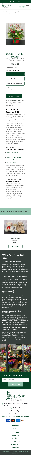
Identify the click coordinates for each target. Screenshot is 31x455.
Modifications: (11, 67)
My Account (12, 411)
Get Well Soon (11, 162)
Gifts (15, 429)
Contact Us (15, 441)
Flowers (15, 425)
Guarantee (15, 444)
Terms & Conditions (15, 413)
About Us (15, 435)
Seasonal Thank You (13, 160)
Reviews (15, 447)
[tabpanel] (15, 233)
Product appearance (14, 100)
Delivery (15, 432)
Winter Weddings (12, 152)
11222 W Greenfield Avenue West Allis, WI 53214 (16, 404)
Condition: (13, 70)
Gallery (15, 438)
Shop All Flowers (18, 12)
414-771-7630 (16, 408)
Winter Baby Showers (14, 157)
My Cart (19, 411)
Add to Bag (15, 96)
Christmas (10, 155)
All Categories (7, 12)
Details (16, 246)
